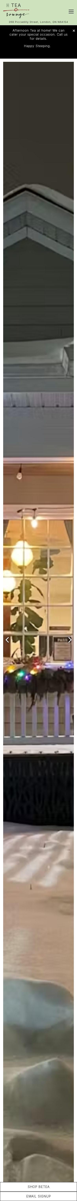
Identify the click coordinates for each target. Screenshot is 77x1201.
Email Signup (38, 1196)
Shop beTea (39, 1187)
